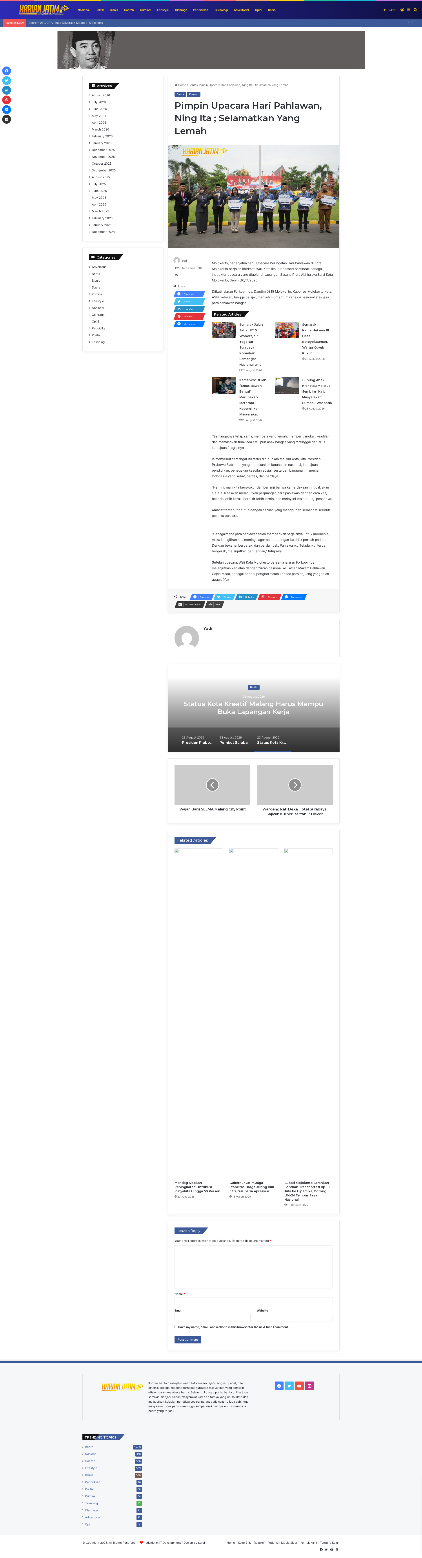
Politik (100, 10)
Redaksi (259, 1542)
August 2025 (101, 177)
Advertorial (241, 10)
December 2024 (103, 231)
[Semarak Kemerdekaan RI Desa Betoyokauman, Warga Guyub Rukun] (287, 330)
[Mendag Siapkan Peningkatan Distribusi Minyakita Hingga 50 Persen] (199, 1014)
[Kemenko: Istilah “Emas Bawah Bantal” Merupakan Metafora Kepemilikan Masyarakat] (224, 385)
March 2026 (100, 129)
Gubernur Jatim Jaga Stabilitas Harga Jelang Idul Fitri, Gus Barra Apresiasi (251, 1187)
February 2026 (102, 136)
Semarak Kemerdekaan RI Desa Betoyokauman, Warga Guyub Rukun (75, 22)
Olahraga (181, 10)
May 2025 (99, 197)
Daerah (129, 10)
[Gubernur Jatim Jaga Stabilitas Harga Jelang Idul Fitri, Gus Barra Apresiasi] (253, 1014)
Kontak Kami (308, 1542)
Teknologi (221, 10)
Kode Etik (244, 1542)
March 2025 (100, 211)
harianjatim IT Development (163, 1542)
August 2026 (101, 95)
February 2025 (102, 218)
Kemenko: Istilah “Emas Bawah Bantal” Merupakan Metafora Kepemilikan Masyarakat (252, 397)
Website (262, 1310)
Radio (272, 10)
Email (180, 1310)
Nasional (83, 10)
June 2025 (99, 191)
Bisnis (114, 10)
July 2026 (99, 102)
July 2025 (99, 184)
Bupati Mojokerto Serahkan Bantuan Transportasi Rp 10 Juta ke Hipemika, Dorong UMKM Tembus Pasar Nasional (307, 1191)
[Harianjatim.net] (36, 10)
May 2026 (99, 116)
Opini (258, 10)
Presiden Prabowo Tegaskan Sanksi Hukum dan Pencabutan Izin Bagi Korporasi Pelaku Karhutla (253, 712)
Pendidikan (200, 10)
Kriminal (145, 10)
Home (181, 85)
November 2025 (103, 156)
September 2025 (104, 170)
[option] (254, 708)
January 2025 (101, 225)
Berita (192, 85)
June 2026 (99, 109)
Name (180, 1294)
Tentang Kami (329, 1542)
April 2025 (99, 204)
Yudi (184, 260)
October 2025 (101, 163)
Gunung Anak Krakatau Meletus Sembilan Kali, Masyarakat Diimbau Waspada (317, 391)
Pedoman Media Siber (282, 1542)
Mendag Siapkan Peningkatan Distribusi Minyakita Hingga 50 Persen (197, 1187)
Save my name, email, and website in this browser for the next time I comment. (233, 1327)
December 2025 (103, 150)
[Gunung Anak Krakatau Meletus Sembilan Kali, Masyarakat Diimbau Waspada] (287, 385)
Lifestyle (163, 10)
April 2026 (99, 122)
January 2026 (102, 143)
